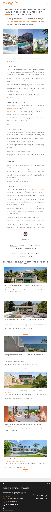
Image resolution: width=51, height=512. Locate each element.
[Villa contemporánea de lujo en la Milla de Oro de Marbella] (25, 275)
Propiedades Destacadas (31, 248)
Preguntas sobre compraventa (19, 253)
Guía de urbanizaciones (24, 14)
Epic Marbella (17, 71)
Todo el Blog (13, 245)
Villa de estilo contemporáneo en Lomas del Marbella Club (23, 390)
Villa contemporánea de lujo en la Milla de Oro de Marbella (23, 285)
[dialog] (25, 497)
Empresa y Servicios (18, 248)
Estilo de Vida (21, 251)
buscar (30, 256)
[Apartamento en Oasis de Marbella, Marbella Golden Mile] (25, 414)
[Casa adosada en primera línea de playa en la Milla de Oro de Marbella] (25, 344)
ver (25, 298)
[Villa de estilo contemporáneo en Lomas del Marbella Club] (25, 379)
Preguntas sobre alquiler (33, 253)
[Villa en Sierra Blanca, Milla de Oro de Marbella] (25, 448)
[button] (17, 510)
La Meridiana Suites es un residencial (16, 111)
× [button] (49, 483)
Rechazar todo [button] (39, 498)
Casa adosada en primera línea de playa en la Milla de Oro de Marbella (24, 354)
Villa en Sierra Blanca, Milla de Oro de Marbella (20, 459)
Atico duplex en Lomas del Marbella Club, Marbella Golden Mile (25, 320)
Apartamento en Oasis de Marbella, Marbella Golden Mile (23, 424)
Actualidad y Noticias (23, 245)
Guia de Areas (29, 251)
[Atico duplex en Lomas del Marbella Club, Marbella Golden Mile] (25, 309)
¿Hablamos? (25, 481)
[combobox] (47, 483)
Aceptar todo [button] (40, 495)
